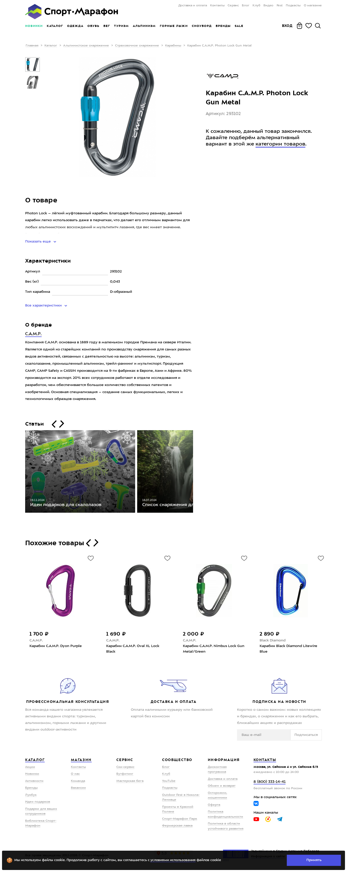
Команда (78, 781)
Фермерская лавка (177, 825)
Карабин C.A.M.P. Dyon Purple (55, 646)
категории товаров (280, 144)
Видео (268, 5)
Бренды (223, 26)
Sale (239, 26)
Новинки (34, 26)
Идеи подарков (37, 801)
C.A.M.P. (33, 334)
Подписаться (306, 735)
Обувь (93, 26)
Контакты (217, 5)
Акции (30, 767)
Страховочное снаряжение (137, 45)
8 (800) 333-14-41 (270, 782)
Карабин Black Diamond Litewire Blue (288, 648)
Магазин (81, 760)
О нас (75, 774)
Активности (34, 781)
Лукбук (31, 795)
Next (196, 472)
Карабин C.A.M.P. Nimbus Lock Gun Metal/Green (213, 648)
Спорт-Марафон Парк (179, 818)
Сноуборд (202, 26)
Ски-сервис (125, 767)
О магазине (313, 5)
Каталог (55, 26)
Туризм (121, 26)
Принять (314, 860)
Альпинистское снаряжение (86, 45)
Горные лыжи (174, 26)
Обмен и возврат (221, 785)
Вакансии (78, 787)
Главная (32, 45)
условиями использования (173, 860)
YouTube (169, 781)
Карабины (173, 45)
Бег (106, 26)
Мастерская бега (130, 781)
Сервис (233, 5)
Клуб (256, 5)
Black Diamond (273, 640)
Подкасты (293, 5)
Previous (21, 472)
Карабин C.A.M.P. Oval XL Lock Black (132, 648)
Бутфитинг (124, 774)
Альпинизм (144, 26)
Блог (245, 5)
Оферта (214, 804)
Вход (287, 26)
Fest (280, 5)
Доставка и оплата (192, 5)
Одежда (75, 26)
